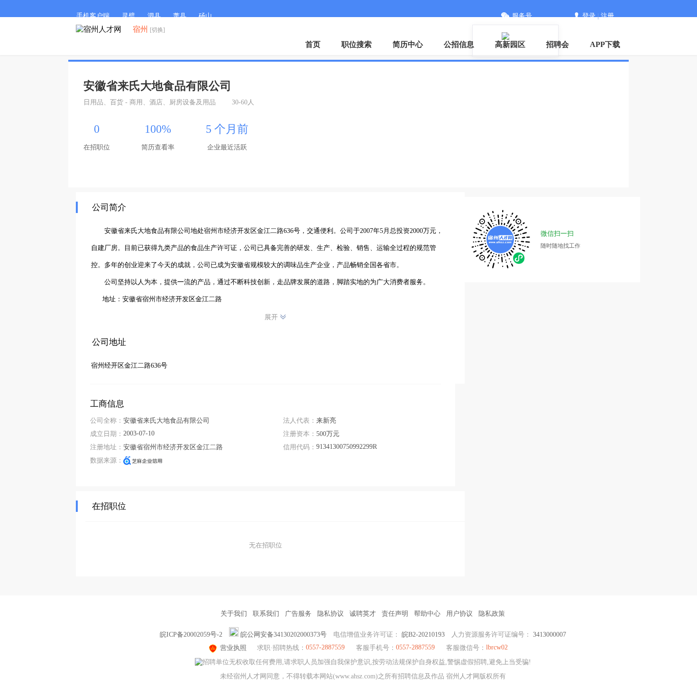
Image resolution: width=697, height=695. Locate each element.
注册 (607, 15)
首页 (313, 44)
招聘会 (557, 44)
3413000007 (549, 634)
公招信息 (459, 44)
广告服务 (298, 613)
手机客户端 (93, 15)
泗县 (154, 15)
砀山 (205, 15)
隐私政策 (491, 613)
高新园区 (510, 44)
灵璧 (128, 15)
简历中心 (408, 44)
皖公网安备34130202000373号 (283, 634)
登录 (589, 15)
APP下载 (605, 44)
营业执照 (233, 647)
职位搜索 (356, 44)
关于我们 (233, 613)
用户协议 (459, 613)
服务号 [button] (522, 15)
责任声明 (395, 613)
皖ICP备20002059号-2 (191, 634)
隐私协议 (330, 613)
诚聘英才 (362, 613)
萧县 (179, 15)
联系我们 (266, 613)
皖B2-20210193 (423, 634)
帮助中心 (427, 613)
